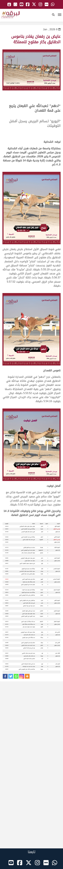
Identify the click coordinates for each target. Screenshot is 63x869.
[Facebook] (5, 676)
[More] (27, 676)
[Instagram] (21, 676)
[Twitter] (10, 676)
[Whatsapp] (16, 676)
